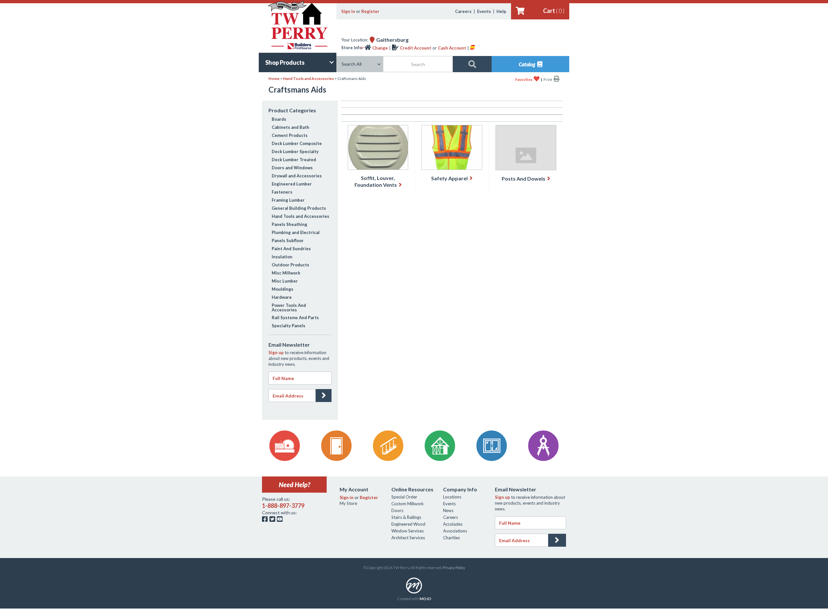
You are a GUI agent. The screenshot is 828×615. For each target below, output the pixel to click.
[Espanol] (472, 47)
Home (273, 78)
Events (484, 11)
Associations (455, 530)
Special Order (404, 496)
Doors (397, 510)
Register (370, 11)
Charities (451, 537)
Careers (463, 11)
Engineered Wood (408, 524)
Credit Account (415, 47)
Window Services (407, 530)
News (448, 510)
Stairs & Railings (406, 517)
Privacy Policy (453, 567)
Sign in (348, 11)
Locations (452, 496)
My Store (348, 503)
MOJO (425, 598)
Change (380, 47)
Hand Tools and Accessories (308, 78)
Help (501, 11)
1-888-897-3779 (283, 505)
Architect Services (408, 537)
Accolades (453, 524)
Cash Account (452, 47)
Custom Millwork (407, 503)
